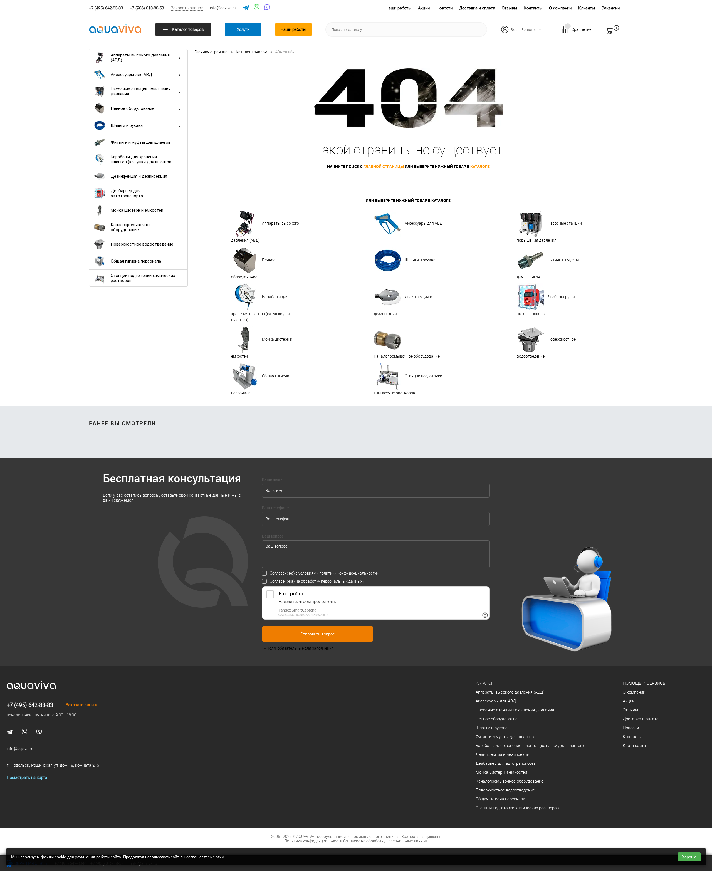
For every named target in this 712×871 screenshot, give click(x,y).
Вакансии (611, 8)
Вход (514, 30)
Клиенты (586, 8)
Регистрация (531, 30)
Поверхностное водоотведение (142, 244)
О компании (560, 8)
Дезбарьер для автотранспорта (127, 193)
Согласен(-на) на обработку (316, 581)
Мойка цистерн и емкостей (137, 210)
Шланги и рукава (127, 125)
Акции (424, 8)
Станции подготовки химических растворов (143, 278)
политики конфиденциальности (348, 573)
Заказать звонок (187, 7)
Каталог (484, 683)
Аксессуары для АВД (131, 74)
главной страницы (384, 166)
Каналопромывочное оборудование (131, 227)
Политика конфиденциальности (313, 841)
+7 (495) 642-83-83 (30, 705)
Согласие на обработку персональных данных (385, 841)
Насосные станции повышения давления (140, 91)
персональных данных (341, 581)
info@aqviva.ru (223, 8)
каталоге (480, 166)
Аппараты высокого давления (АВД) (140, 58)
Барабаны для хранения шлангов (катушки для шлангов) (142, 159)
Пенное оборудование (132, 108)
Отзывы (509, 8)
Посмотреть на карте (27, 777)
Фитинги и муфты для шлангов (140, 142)
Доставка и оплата (477, 8)
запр (619, 32)
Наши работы (398, 8)
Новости (444, 8)
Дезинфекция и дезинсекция (139, 176)
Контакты (533, 8)
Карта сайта (634, 745)
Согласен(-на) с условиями (323, 573)
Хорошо (689, 857)
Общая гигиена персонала (136, 261)
